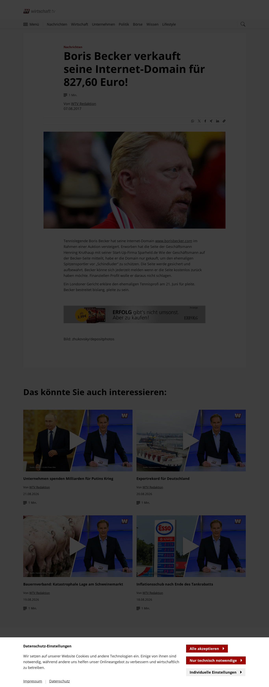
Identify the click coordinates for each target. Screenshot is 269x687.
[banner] (134, 343)
